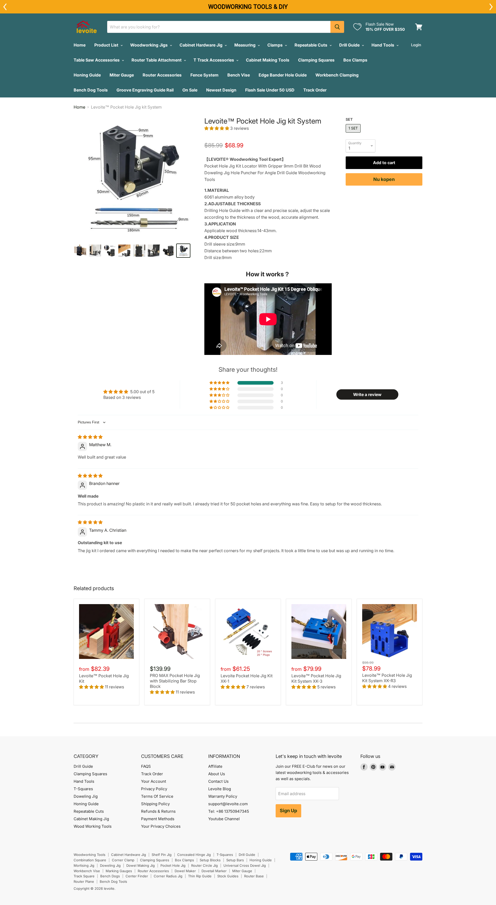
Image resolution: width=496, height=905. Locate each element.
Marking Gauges (119, 871)
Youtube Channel (224, 818)
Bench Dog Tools (91, 90)
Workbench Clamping (337, 75)
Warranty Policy (222, 796)
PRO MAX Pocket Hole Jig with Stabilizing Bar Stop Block (175, 681)
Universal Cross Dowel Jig (244, 865)
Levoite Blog (219, 788)
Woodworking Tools (89, 855)
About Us (216, 773)
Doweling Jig (86, 796)
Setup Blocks (210, 860)
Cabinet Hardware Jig (201, 45)
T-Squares (83, 788)
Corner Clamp (123, 860)
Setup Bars (235, 860)
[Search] (337, 27)
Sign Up (288, 810)
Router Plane (84, 881)
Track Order (315, 90)
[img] (90, 436)
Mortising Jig (84, 865)
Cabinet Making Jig (91, 818)
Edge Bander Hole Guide (283, 75)
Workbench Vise (87, 871)
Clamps (275, 45)
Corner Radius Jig (168, 876)
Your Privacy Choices (161, 826)
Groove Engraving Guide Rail (145, 90)
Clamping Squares (316, 60)
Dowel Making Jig (140, 865)
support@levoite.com (228, 803)
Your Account (153, 781)
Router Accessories (162, 75)
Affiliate (215, 766)
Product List (106, 45)
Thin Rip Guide (200, 876)
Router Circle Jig (204, 865)
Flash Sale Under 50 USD (270, 90)
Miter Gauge (122, 75)
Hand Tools (383, 45)
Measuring (245, 45)
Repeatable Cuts (311, 45)
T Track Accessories (214, 60)
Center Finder (137, 876)
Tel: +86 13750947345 (228, 811)
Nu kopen (384, 179)
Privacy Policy (154, 788)
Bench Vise (238, 75)
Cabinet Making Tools (267, 60)
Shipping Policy (155, 803)
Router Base (254, 876)
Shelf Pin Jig (162, 855)
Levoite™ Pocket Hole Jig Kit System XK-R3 (387, 678)
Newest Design (221, 90)
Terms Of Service (157, 796)
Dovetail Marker (214, 871)
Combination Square (90, 860)
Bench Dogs (110, 876)
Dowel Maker (185, 871)
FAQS (146, 766)
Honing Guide (87, 75)
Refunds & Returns (158, 811)
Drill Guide (350, 45)
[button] (217, 128)
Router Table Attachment (157, 60)
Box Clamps (355, 60)
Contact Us (218, 781)
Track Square (84, 876)
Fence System (204, 75)
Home (80, 45)
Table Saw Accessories (97, 60)
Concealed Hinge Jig (194, 855)
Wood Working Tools (93, 826)
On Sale (189, 90)
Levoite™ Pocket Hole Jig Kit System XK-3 (316, 678)
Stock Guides (227, 876)
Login (416, 44)
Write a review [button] (367, 394)
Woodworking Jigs (149, 45)
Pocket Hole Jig (172, 865)
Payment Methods (157, 818)
